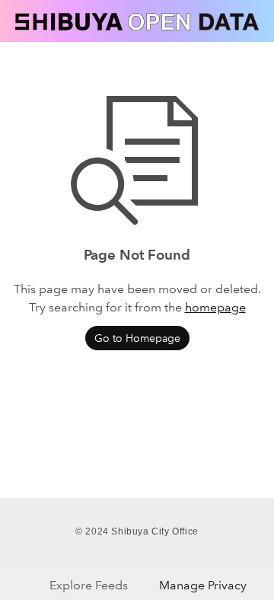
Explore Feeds (88, 585)
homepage (215, 307)
